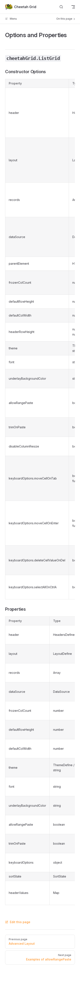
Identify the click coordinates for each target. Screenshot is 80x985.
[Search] (61, 7)
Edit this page (20, 922)
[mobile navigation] (73, 7)
